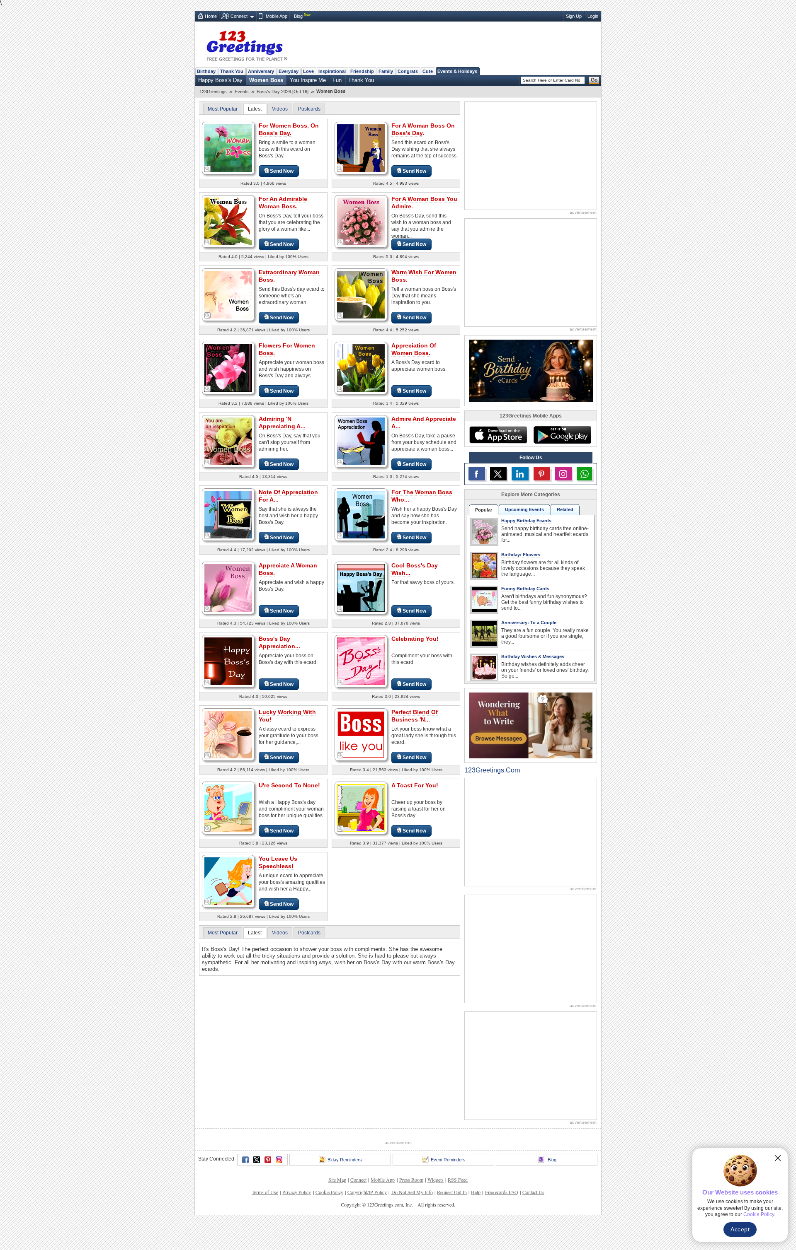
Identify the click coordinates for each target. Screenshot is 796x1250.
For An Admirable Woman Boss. (283, 202)
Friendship (362, 71)
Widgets (435, 1179)
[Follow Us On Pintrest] (542, 473)
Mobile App (276, 16)
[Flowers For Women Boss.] (228, 367)
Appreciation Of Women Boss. (413, 349)
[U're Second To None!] (228, 807)
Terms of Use (265, 1192)
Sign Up (574, 16)
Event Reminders (448, 1159)
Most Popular (223, 109)
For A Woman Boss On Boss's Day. (423, 129)
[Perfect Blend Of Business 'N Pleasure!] (361, 734)
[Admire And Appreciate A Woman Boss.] (361, 440)
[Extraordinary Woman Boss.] (228, 294)
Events (242, 91)
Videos (280, 109)
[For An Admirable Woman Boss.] (228, 220)
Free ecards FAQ (501, 1192)
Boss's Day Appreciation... (279, 642)
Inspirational (332, 71)
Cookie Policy (329, 1192)
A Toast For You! (414, 785)
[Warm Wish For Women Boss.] (361, 294)
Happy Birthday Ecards (526, 520)
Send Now (282, 171)
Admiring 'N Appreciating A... (282, 422)
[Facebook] (245, 1159)
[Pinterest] (268, 1159)
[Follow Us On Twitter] (498, 473)
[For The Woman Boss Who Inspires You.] (361, 514)
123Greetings (213, 91)
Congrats (408, 71)
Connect (239, 16)
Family (386, 71)
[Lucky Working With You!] (228, 734)
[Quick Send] (207, 169)
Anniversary (261, 71)
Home (211, 16)
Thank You (231, 71)
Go (594, 79)
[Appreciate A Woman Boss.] (228, 587)
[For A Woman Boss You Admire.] (361, 220)
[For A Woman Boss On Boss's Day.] (361, 147)
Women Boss (266, 80)
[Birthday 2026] (531, 370)
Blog (298, 16)
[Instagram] (279, 1159)
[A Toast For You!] (361, 807)
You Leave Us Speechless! (278, 862)
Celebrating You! (415, 638)
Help (476, 1192)
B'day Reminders (345, 1159)
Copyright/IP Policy (367, 1192)
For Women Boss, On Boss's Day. (289, 129)
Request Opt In (452, 1192)
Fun (337, 80)
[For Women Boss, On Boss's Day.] (228, 147)
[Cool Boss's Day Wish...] (361, 587)
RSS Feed (458, 1179)
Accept (740, 1229)
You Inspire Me (308, 80)
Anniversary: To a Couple (528, 622)
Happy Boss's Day (220, 80)
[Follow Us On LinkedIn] (520, 473)
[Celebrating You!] (361, 660)
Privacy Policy (296, 1192)
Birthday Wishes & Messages (532, 656)
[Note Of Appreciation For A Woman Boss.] (228, 514)
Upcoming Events (524, 509)
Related (565, 509)
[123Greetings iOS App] (498, 435)
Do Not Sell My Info (412, 1192)
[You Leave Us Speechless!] (228, 880)
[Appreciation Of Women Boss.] (361, 367)
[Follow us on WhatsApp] (584, 473)
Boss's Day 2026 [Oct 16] (282, 91)
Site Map (337, 1179)
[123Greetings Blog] (530, 725)
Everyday (288, 71)
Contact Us (533, 1192)
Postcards (309, 109)
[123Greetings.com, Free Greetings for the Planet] (246, 44)
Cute (427, 71)
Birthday (206, 71)
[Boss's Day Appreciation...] (228, 660)
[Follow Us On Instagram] (563, 473)
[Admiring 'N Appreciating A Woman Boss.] (228, 440)
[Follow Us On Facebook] (476, 473)
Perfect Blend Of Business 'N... (414, 716)
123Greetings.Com (492, 770)
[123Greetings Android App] (562, 435)
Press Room (411, 1179)
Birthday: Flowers (520, 554)
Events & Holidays (457, 71)
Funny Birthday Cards (525, 588)
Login (592, 16)
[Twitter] (256, 1159)
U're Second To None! (289, 785)
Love (308, 71)
